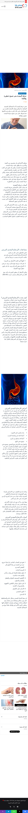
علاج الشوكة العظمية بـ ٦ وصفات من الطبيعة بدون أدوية (21, 709)
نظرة (19, 802)
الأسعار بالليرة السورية (12, 802)
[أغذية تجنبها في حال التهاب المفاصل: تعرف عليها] (7, 702)
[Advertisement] (14, 25)
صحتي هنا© (14, 800)
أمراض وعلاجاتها (17, 90)
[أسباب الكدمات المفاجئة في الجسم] (7, 690)
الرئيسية (24, 90)
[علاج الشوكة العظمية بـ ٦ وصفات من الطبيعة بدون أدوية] (21, 702)
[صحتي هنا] (21, 6)
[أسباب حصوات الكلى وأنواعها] (21, 690)
